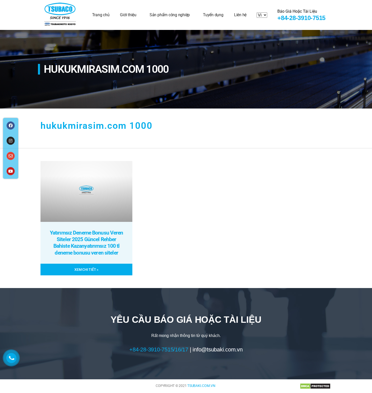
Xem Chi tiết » (86, 269)
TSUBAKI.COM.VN (201, 386)
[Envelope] (11, 156)
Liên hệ (240, 14)
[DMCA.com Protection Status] (315, 386)
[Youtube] (11, 171)
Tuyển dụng (213, 14)
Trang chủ (101, 14)
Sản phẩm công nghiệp (170, 14)
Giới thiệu (128, 14)
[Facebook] (11, 125)
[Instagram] (11, 141)
